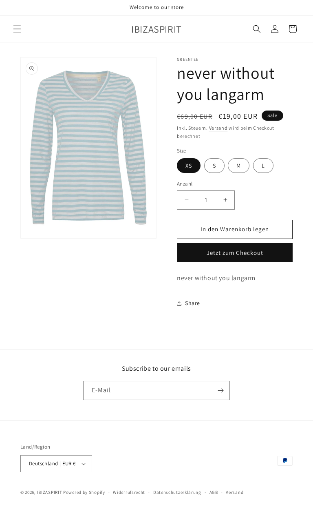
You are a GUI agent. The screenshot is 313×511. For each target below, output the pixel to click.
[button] (17, 29)
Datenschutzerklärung (177, 492)
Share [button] (192, 303)
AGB (213, 492)
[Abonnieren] (220, 390)
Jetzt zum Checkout (235, 253)
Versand (218, 128)
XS (188, 165)
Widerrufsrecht (129, 492)
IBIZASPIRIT (49, 492)
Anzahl (184, 183)
